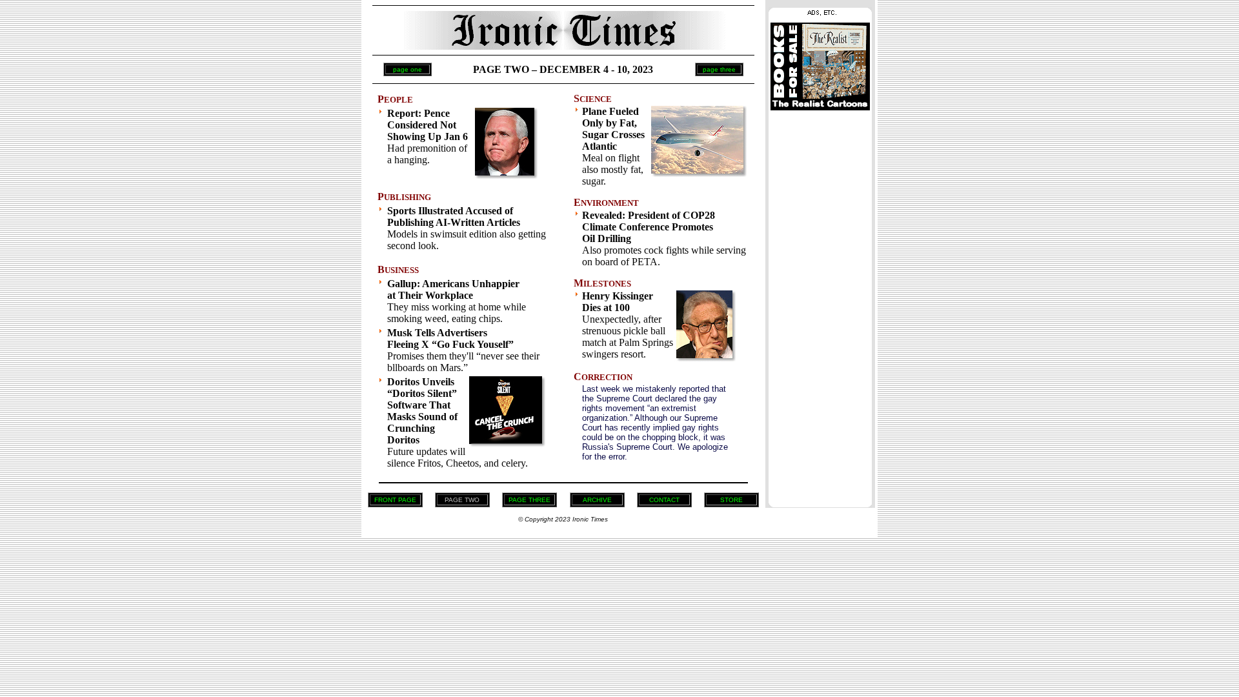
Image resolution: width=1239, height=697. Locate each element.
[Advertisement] (820, 305)
